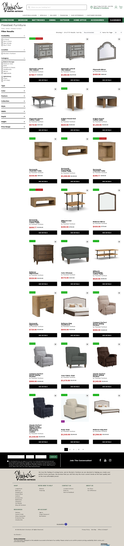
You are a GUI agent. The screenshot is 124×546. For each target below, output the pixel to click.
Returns (41, 488)
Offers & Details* (103, 529)
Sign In (41, 512)
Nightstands (7, 73)
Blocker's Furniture (9, 53)
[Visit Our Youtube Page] (105, 460)
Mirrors (5, 71)
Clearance (115, 20)
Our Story (90, 488)
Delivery (53, 15)
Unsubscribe (19, 520)
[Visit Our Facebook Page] (100, 460)
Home (3, 28)
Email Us (65, 490)
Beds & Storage (8, 62)
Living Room (8, 20)
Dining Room (18, 492)
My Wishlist (42, 516)
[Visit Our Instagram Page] (110, 460)
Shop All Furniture (20, 505)
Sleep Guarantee (20, 516)
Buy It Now (7, 45)
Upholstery (7, 76)
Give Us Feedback (68, 492)
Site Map (93, 529)
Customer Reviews (94, 15)
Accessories (97, 20)
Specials (43, 15)
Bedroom (23, 20)
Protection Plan (19, 518)
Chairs (5, 78)
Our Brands (18, 503)
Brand (7, 28)
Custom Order (19, 514)
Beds (5, 65)
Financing (64, 15)
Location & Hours (30, 15)
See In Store (7, 41)
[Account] (116, 7)
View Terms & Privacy (34, 466)
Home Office (80, 20)
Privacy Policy (86, 529)
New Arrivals (7, 43)
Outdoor (64, 20)
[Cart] (120, 7)
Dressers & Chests (9, 67)
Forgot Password (44, 514)
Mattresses (38, 20)
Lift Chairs (6, 80)
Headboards (7, 69)
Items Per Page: (107, 32)
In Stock (6, 39)
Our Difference (77, 15)
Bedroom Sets (8, 64)
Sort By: (79, 32)
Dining (52, 20)
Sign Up (53, 457)
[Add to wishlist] (87, 39)
